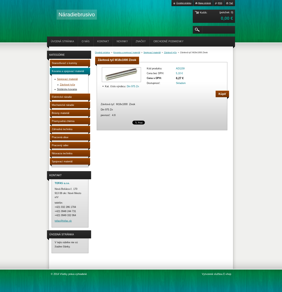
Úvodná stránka (102, 52)
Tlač (231, 3)
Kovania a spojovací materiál (126, 52)
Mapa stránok (204, 3)
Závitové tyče (170, 52)
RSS (220, 3)
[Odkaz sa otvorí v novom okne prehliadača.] (121, 82)
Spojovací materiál (152, 52)
